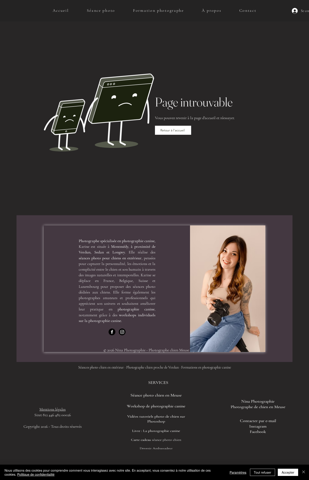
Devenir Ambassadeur (156, 446)
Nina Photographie (258, 401)
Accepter (288, 472)
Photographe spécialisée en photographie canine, (117, 240)
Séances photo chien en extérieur (101, 367)
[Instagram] (122, 332)
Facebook (258, 431)
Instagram (258, 426)
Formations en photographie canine (206, 367)
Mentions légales (52, 409)
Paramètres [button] (238, 472)
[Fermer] (303, 472)
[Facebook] (112, 332)
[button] (101, 10)
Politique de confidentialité (36, 474)
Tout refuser (262, 472)
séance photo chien (166, 438)
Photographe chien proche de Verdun (152, 367)
